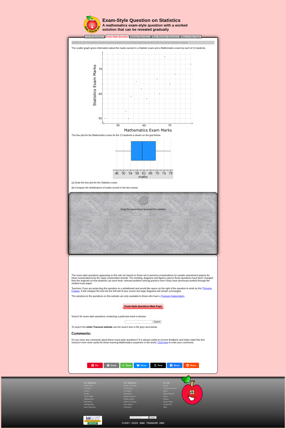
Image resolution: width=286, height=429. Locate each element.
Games (86, 391)
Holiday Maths (129, 399)
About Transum (168, 394)
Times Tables (88, 396)
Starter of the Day (130, 386)
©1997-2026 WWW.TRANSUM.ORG (143, 423)
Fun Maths (127, 391)
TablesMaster (89, 399)
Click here (162, 342)
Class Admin (128, 404)
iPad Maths (88, 402)
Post (160, 365)
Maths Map (88, 386)
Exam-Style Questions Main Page (143, 306)
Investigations (89, 404)
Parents (166, 399)
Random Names (129, 396)
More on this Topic (190, 37)
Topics (165, 396)
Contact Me (167, 404)
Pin (96, 365)
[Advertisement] (143, 8)
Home (165, 391)
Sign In (165, 386)
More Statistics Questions (165, 37)
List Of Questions (95, 37)
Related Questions (140, 37)
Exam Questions (90, 407)
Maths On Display (130, 402)
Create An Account (170, 388)
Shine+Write (128, 388)
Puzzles (86, 394)
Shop (165, 407)
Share (128, 365)
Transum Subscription (172, 296)
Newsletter (128, 394)
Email (113, 365)
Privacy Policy (168, 402)
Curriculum (128, 407)
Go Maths (87, 388)
